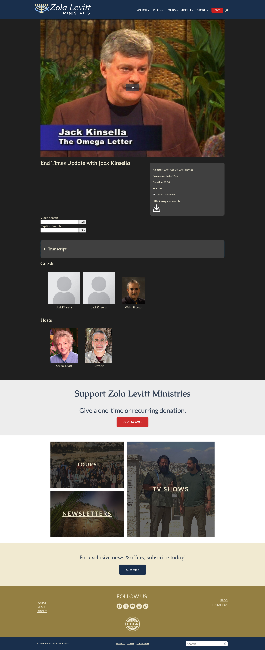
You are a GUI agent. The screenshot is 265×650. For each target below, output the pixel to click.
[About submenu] (193, 10)
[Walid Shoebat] (133, 303)
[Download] (156, 211)
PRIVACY (120, 643)
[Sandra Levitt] (64, 361)
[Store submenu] (207, 10)
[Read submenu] (162, 10)
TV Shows (171, 488)
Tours (87, 464)
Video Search (49, 217)
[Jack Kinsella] (64, 303)
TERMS (130, 643)
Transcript (57, 249)
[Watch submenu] (149, 10)
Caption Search (50, 226)
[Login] (227, 10)
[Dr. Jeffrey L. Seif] (99, 361)
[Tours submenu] (177, 10)
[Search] (225, 644)
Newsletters (87, 513)
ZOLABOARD (142, 643)
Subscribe (132, 569)
